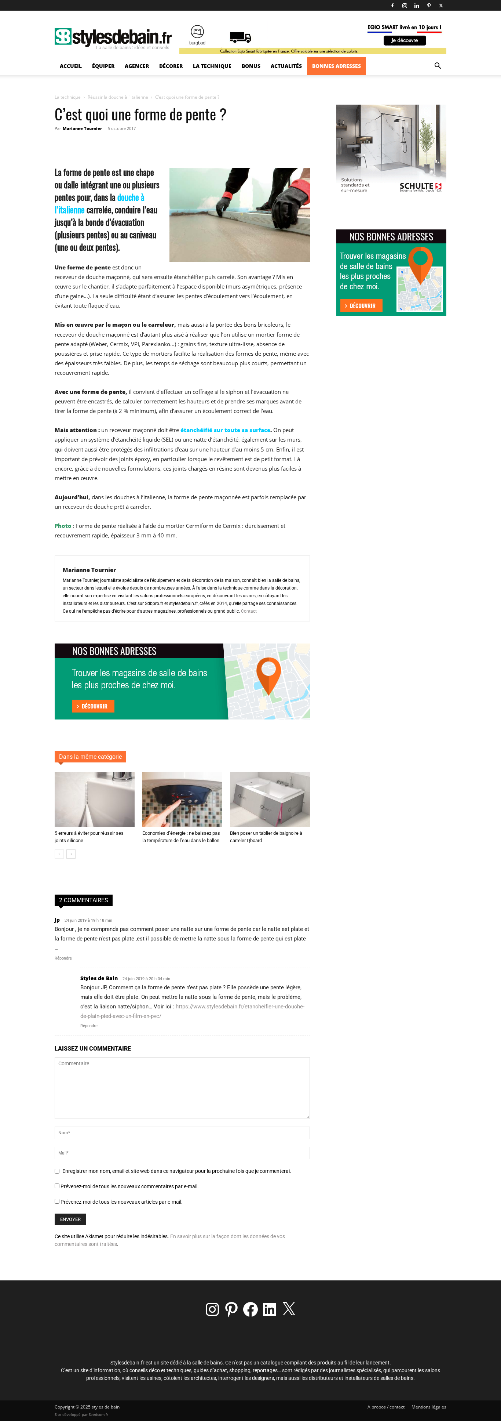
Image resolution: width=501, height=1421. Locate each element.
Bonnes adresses (336, 65)
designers (263, 1378)
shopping (240, 1370)
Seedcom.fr (98, 1414)
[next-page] (71, 854)
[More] (205, 145)
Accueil (71, 65)
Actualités (286, 65)
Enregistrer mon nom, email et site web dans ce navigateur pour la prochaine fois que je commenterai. (176, 1171)
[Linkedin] (416, 5)
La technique (212, 65)
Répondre (63, 958)
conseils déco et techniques (160, 1370)
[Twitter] (440, 5)
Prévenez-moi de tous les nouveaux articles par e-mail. (122, 1202)
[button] (437, 66)
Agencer (137, 65)
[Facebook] (392, 5)
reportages (265, 1370)
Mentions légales (429, 1407)
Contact (249, 611)
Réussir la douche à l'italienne (118, 97)
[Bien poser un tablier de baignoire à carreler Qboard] (270, 799)
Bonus (251, 65)
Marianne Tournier (82, 128)
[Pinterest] (428, 5)
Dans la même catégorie (90, 756)
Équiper (103, 65)
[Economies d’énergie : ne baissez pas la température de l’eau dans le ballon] (182, 799)
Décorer (171, 65)
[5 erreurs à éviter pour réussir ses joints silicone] (95, 799)
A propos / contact (386, 1407)
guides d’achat (210, 1370)
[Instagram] (404, 5)
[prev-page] (59, 854)
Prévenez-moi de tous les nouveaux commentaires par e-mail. (130, 1186)
